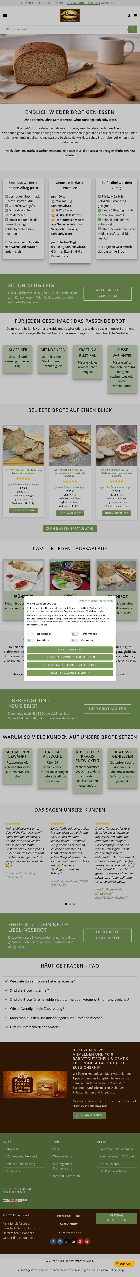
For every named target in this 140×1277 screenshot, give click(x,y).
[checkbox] (30, 634)
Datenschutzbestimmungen (96, 601)
